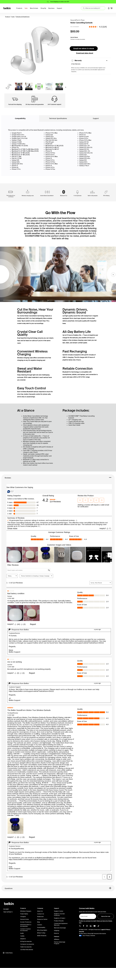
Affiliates (56, 939)
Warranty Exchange (60, 928)
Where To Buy (41, 933)
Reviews (8, 478)
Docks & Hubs (24, 919)
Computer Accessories (27, 944)
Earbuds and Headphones (22, 16)
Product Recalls (59, 921)
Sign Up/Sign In (8, 912)
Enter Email (83, 916)
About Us (40, 911)
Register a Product (59, 918)
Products (7, 16)
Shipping (56, 930)
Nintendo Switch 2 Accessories (25, 925)
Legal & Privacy (105, 929)
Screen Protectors (25, 922)
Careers (39, 925)
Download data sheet (84, 53)
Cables (22, 936)
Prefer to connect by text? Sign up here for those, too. (95, 922)
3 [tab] (48, 301)
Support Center (58, 911)
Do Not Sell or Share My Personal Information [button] (92, 933)
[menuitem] (26, 9)
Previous (3, 275)
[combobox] (93, 8)
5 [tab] (92, 301)
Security (81, 931)
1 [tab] (4, 301)
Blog (38, 922)
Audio (12, 16)
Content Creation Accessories (25, 929)
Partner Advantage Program (59, 942)
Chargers (23, 916)
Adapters (23, 939)
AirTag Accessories (26, 941)
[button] (108, 8)
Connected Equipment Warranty (61, 924)
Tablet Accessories (26, 947)
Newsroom (40, 916)
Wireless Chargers (25, 911)
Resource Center (42, 919)
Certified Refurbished (26, 949)
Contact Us (40, 914)
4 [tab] (70, 301)
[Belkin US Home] (7, 8)
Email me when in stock (83, 48)
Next (65, 88)
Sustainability (41, 927)
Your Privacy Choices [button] (88, 935)
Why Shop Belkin (42, 930)
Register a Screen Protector (59, 914)
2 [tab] (26, 301)
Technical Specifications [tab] (58, 118)
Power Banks (24, 914)
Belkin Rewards (41, 935)
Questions (8, 888)
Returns (56, 933)
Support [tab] (96, 118)
